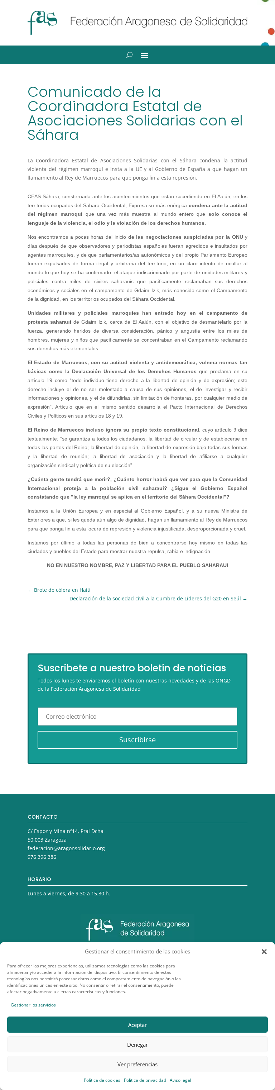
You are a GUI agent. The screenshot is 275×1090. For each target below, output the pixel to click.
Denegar (137, 1044)
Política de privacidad (145, 1080)
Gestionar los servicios (33, 1005)
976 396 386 (42, 856)
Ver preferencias (137, 1064)
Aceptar (137, 1024)
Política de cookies (102, 1080)
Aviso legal (180, 1080)
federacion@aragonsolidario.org (66, 848)
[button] (264, 951)
